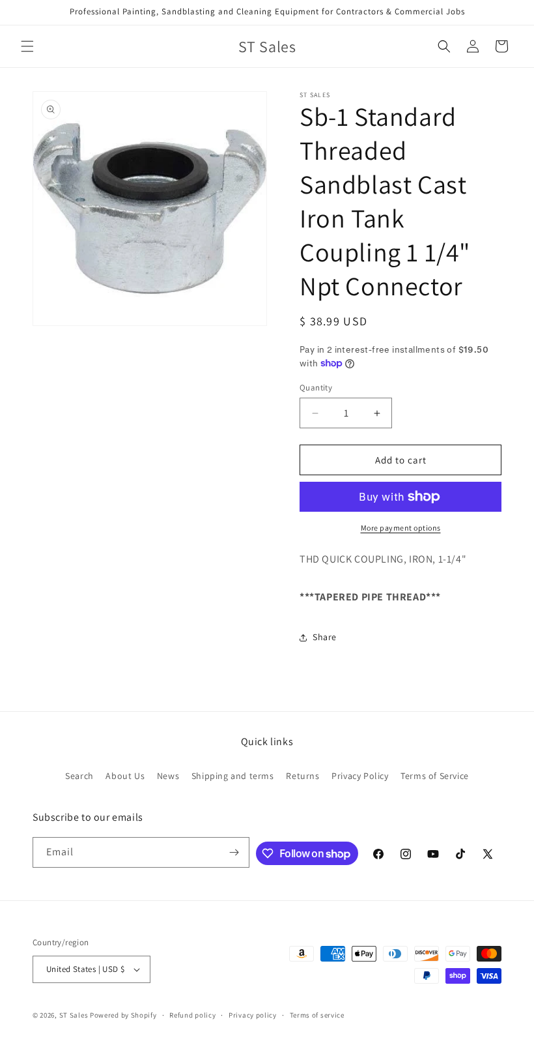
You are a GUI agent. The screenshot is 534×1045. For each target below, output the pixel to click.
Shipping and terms (232, 776)
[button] (27, 46)
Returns (302, 776)
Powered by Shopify (123, 1015)
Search (79, 776)
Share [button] (325, 637)
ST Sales (74, 1015)
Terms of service (317, 1015)
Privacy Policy (359, 776)
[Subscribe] (234, 852)
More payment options (401, 528)
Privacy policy (253, 1015)
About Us (125, 776)
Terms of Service (434, 776)
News (168, 776)
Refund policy (192, 1015)
